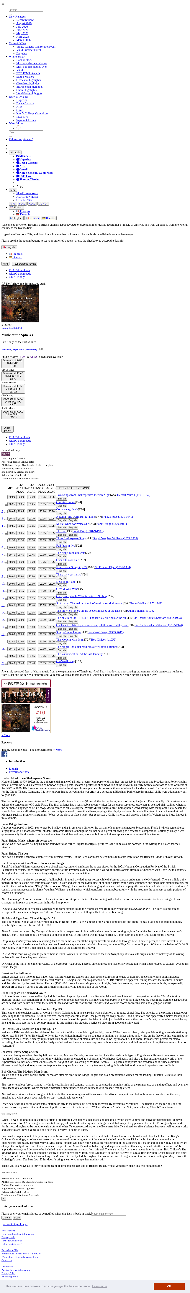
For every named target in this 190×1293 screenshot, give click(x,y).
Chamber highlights (27, 83)
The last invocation (79, 654)
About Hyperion (9, 1276)
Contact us (6, 1260)
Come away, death (67, 509)
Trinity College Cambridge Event (35, 46)
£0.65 (12, 511)
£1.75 (43, 540)
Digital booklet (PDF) (12, 327)
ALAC (32, 203)
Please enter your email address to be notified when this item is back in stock (46, 1213)
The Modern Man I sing (70, 639)
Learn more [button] (99, 1286)
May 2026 (22, 33)
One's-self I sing (65, 661)
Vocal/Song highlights (29, 93)
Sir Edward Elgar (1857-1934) (113, 567)
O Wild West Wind (67, 589)
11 (2, 590)
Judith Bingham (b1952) (141, 610)
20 (2, 663)
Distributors (7, 1266)
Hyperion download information (17, 1234)
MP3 (12, 189)
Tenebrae (6, 349)
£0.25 (12, 504)
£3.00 (12, 569)
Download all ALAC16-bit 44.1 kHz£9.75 (13, 402)
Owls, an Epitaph (81, 596)
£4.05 (43, 569)
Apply (20, 186)
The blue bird (91, 617)
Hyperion (21, 100)
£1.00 (43, 591)
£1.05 (12, 612)
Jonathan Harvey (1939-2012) (106, 632)
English (17, 218)
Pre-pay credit (8, 1237)
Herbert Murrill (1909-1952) (133, 495)
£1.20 (43, 583)
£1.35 (43, 627)
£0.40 (12, 605)
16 (2, 627)
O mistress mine (65, 502)
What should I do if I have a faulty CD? (21, 1253)
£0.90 (12, 497)
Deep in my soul (66, 581)
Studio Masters (25, 76)
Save (17, 1217)
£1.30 (12, 540)
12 (2, 598)
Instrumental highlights (29, 86)
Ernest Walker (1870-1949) (146, 603)
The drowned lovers (88, 610)
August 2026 (24, 23)
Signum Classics (26, 120)
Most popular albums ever (31, 66)
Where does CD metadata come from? (20, 1257)
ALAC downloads (27, 196)
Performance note (19, 772)
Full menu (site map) (21, 139)
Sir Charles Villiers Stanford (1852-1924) (157, 617)
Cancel (6, 1217)
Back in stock (24, 60)
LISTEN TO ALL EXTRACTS (73, 488)
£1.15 (43, 634)
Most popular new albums (31, 63)
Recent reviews (25, 20)
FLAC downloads (27, 193)
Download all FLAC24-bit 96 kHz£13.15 (13, 389)
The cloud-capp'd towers (70, 552)
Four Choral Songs (71, 567)
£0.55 (12, 526)
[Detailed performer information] (40, 349)
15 (2, 619)
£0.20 (12, 562)
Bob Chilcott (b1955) (103, 639)
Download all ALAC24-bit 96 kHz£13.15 (13, 414)
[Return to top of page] (14, 1224)
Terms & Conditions (11, 1240)
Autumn (75, 516)
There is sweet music (68, 574)
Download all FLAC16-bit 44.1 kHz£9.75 (13, 376)
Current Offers (17, 43)
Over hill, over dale (67, 560)
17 (2, 634)
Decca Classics (25, 103)
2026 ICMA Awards (28, 73)
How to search (8, 1230)
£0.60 (43, 554)
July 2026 (22, 26)
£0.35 (43, 504)
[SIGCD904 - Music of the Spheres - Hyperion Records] (20, 321)
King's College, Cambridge (32, 113)
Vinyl (19, 70)
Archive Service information (15, 1270)
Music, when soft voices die (72, 523)
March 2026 (23, 40)
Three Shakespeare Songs (71, 538)
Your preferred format (24, 263)
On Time (92, 625)
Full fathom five (65, 545)
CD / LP (43, 203)
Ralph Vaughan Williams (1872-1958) (115, 538)
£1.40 (43, 612)
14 (2, 612)
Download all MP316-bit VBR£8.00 (12, 363)
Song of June (68, 632)
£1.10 (43, 576)
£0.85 (12, 634)
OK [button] (169, 1286)
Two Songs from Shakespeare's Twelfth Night (83, 495)
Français (24, 211)
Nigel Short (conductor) (24, 349)
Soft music (89, 603)
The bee (61, 531)
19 (2, 655)
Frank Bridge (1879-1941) (117, 516)
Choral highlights (26, 90)
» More (5, 735)
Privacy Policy (8, 1273)
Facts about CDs (9, 1250)
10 (2, 583)
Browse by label (18, 96)
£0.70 (12, 518)
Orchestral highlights (28, 80)
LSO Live (22, 116)
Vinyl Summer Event (28, 50)
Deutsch (24, 214)
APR (19, 106)
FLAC (22, 203)
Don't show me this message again (25, 283)
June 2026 (22, 30)
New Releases (17, 16)
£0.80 (12, 576)
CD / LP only (24, 200)
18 (2, 648)
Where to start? (18, 56)
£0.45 (12, 554)
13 (2, 605)
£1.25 (43, 497)
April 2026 (22, 36)
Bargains (21, 53)
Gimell (20, 110)
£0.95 (43, 518)
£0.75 (43, 526)
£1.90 (43, 641)
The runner (86, 646)
